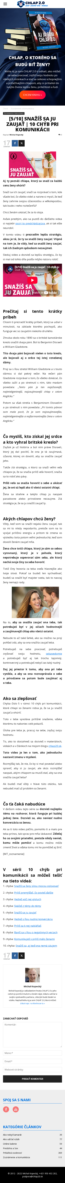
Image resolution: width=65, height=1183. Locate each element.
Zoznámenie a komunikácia (22, 108)
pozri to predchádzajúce (30, 223)
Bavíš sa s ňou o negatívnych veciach (35, 932)
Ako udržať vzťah (11, 1139)
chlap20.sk (55, 746)
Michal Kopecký (16, 135)
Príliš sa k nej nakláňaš (27, 925)
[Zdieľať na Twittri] (21, 143)
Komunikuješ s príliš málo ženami (34, 939)
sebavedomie (54, 653)
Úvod (5, 108)
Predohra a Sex (10, 1148)
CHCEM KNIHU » (32, 95)
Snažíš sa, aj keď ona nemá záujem (36, 945)
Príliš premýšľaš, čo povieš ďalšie (33, 892)
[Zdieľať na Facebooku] (15, 143)
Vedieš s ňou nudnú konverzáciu (33, 919)
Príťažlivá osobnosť (12, 1152)
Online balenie (10, 1143)
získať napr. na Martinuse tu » (32, 1003)
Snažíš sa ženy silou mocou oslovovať (36, 886)
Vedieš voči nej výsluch (27, 899)
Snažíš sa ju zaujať (25, 912)
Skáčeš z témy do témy (27, 906)
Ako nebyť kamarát (12, 1134)
